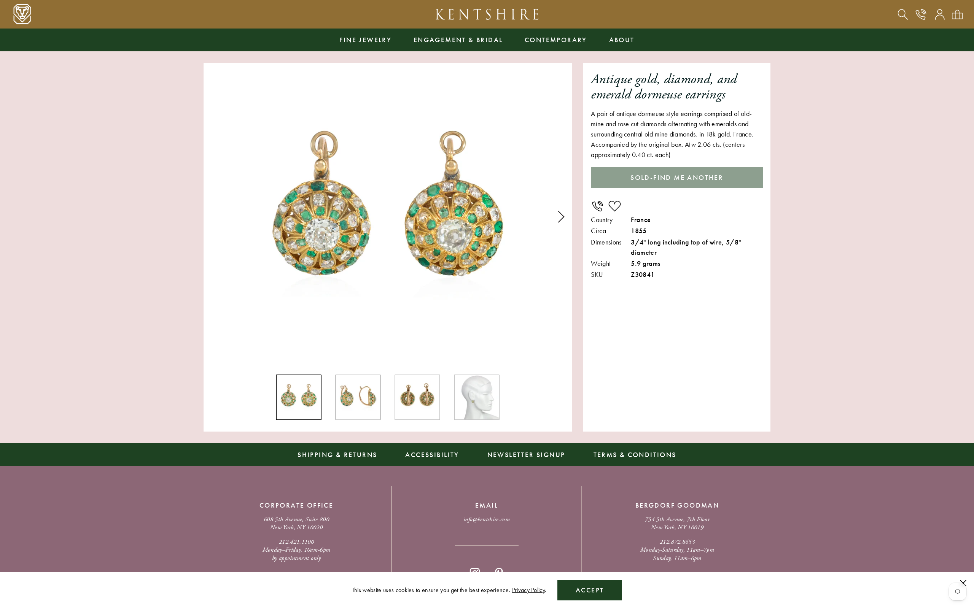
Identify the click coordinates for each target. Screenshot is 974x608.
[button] (558, 217)
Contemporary (556, 39)
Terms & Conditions (635, 454)
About (622, 39)
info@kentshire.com (486, 520)
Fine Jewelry (365, 39)
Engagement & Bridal (458, 39)
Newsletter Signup (526, 454)
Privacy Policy (528, 590)
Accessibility (432, 454)
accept (590, 590)
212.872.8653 (677, 542)
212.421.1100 (296, 542)
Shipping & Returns (337, 454)
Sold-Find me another (676, 177)
